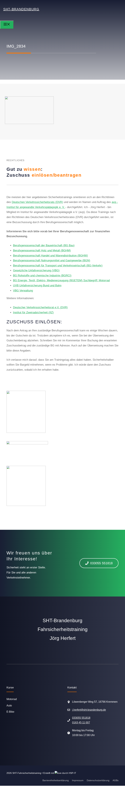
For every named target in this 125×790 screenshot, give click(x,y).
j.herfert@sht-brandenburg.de (89, 709)
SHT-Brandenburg (21, 9)
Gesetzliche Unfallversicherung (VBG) (36, 270)
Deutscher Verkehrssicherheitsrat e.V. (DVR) (40, 307)
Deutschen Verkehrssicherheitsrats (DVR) (37, 202)
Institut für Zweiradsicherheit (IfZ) (33, 312)
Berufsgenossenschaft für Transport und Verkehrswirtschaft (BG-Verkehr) (58, 265)
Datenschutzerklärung (98, 780)
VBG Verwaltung (23, 290)
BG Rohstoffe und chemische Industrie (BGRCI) (42, 275)
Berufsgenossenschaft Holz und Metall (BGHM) (42, 250)
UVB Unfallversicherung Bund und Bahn (37, 285)
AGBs (115, 780)
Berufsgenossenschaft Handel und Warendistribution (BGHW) (50, 255)
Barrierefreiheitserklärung (55, 780)
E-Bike (10, 711)
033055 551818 (81, 717)
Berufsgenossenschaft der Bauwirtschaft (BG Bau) (44, 245)
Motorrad (12, 699)
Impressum (77, 780)
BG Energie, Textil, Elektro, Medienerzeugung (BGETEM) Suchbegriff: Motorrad (61, 280)
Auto (9, 705)
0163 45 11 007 (81, 722)
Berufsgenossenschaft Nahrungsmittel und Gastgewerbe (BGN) (51, 260)
